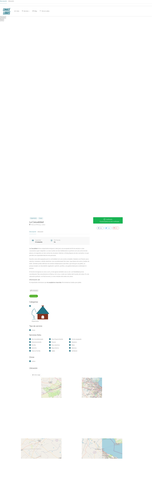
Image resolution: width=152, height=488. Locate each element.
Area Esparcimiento (57, 339)
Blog (35, 11)
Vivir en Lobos (45, 11)
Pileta (73, 345)
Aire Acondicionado (37, 339)
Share (100, 228)
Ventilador (74, 351)
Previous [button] (3, 17)
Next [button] (2, 20)
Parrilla (34, 345)
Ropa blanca (55, 348)
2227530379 (35, 290)
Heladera (74, 342)
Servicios (25, 11)
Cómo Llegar (37, 374)
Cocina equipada (76, 339)
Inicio (17, 11)
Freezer (54, 342)
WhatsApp (34, 296)
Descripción (3, 1)
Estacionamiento (36, 342)
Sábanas (74, 348)
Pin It (116, 228)
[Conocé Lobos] (6, 11)
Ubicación (11, 1)
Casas (40, 218)
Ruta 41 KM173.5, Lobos (38, 224)
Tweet (108, 228)
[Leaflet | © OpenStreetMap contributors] (59, 387)
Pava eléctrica (56, 345)
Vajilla (53, 351)
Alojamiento (33, 218)
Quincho (34, 348)
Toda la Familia (36, 351)
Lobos (33, 361)
